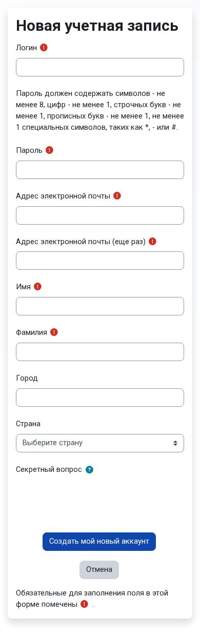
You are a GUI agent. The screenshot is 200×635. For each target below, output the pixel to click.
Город (27, 378)
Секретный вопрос (49, 469)
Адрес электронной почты (63, 196)
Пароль (29, 150)
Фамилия (31, 332)
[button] (91, 470)
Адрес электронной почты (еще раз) (81, 241)
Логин (26, 47)
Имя (23, 286)
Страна (28, 423)
